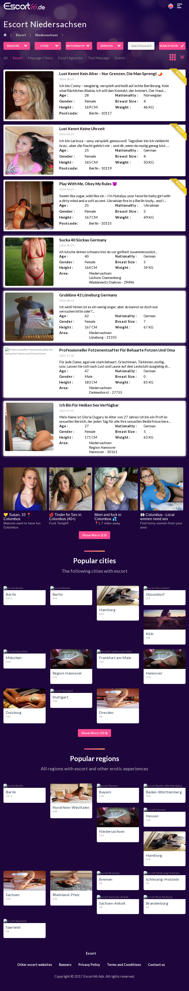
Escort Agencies (70, 58)
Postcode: (68, 113)
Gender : (67, 101)
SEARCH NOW (169, 45)
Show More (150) (94, 733)
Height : (66, 107)
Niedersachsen (46, 35)
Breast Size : (126, 101)
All (5, 58)
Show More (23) (94, 535)
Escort (21, 35)
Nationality (75, 45)
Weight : (123, 107)
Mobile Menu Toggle (180, 6)
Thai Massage (98, 58)
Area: (64, 273)
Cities (44, 45)
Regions (13, 45)
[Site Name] (94, 6)
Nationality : (126, 95)
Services (106, 45)
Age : (63, 95)
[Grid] (173, 57)
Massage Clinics (40, 58)
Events (120, 58)
